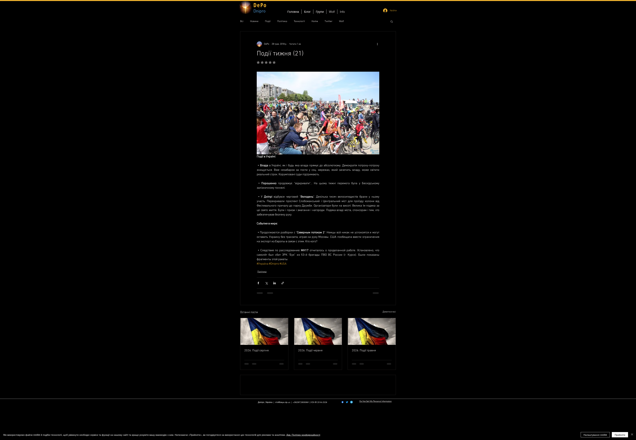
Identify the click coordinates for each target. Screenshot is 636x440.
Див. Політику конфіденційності (303, 434)
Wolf (341, 21)
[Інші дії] (377, 44)
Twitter (328, 21)
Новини (254, 21)
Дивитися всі (389, 311)
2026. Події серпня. (256, 350)
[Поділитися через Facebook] (258, 283)
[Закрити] (632, 434)
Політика (282, 21)
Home (315, 21)
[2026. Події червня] (318, 331)
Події (268, 21)
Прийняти (620, 434)
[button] (391, 21)
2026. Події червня (310, 350)
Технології (299, 21)
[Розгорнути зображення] (318, 113)
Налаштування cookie (595, 434)
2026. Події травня (364, 350)
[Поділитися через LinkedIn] (274, 283)
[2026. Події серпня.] (264, 331)
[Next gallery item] (375, 113)
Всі (241, 21)
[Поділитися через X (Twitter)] (266, 283)
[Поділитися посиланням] (282, 283)
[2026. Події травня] (372, 331)
